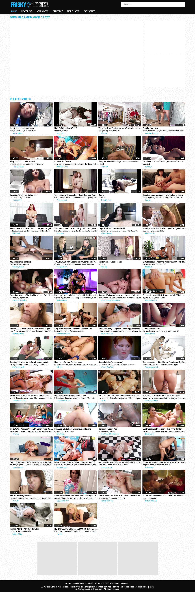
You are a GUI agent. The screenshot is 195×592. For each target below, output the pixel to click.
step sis (96, 498)
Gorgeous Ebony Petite (108, 429)
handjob (159, 131)
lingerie (22, 298)
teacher (126, 365)
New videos (26, 11)
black (145, 365)
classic (65, 131)
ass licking (75, 298)
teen (115, 131)
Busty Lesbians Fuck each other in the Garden (162, 429)
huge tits (29, 197)
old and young (104, 398)
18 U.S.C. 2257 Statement (117, 583)
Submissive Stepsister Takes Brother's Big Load (75, 496)
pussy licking (47, 431)
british (44, 465)
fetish (71, 365)
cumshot (27, 131)
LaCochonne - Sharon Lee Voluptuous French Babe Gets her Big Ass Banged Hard (75, 462)
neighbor (50, 465)
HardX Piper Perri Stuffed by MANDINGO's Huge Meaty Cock (75, 529)
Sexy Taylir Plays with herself (22, 162)
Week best (58, 11)
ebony (105, 431)
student (133, 365)
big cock (109, 131)
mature (126, 298)
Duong (101, 195)
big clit (155, 197)
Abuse (101, 583)
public (80, 398)
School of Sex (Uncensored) (111, 362)
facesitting (14, 431)
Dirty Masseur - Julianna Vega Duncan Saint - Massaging (164, 262)
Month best (73, 11)
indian (19, 264)
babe (56, 197)
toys (165, 331)
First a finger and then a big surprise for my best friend (164, 462)
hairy (49, 498)
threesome (75, 331)
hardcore (88, 164)
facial (16, 331)
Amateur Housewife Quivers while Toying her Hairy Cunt (120, 462)
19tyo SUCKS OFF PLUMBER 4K (112, 228)
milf (164, 131)
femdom (151, 131)
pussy (90, 197)
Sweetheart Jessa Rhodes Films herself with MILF (31, 295)
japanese (13, 498)
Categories (89, 11)
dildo (34, 131)
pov (46, 365)
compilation (41, 498)
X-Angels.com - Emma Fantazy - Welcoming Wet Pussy (75, 228)
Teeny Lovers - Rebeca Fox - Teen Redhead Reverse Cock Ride (75, 195)
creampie (114, 331)
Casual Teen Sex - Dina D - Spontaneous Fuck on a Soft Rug (120, 496)
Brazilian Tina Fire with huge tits (24, 195)
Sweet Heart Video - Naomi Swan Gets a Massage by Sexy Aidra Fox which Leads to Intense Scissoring (31, 395)
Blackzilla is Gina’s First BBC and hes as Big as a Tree (31, 329)
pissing (97, 365)
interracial (22, 331)
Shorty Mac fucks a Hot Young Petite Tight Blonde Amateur (164, 228)
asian (101, 331)
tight (150, 197)
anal (11, 131)
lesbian (15, 298)
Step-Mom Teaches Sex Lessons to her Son (73, 329)
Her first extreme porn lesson (23, 128)
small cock (31, 331)
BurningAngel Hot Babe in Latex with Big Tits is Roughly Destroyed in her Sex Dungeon (75, 295)
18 (118, 131)
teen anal (155, 365)
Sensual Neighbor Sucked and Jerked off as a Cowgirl (31, 462)
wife (131, 298)
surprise (146, 465)
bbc (144, 231)
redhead (47, 231)
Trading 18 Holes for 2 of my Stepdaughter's (29, 362)
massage (41, 398)
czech (91, 365)
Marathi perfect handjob (20, 262)
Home (14, 11)
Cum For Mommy (150, 128)
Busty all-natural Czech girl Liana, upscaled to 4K (120, 162)
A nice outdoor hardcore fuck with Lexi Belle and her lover (164, 496)
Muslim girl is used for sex (110, 262)
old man (172, 197)
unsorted (57, 131)
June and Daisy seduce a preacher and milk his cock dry (120, 295)
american (102, 365)
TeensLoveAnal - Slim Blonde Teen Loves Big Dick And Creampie (164, 362)
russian (93, 398)
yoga (34, 431)
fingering (165, 197)
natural (101, 164)
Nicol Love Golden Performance (68, 362)
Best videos (42, 11)
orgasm (26, 264)
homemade (14, 197)
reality (95, 164)
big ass (17, 131)
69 (11, 298)
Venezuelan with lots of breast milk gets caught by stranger (31, 228)
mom (182, 131)
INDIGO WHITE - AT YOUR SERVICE (24, 529)
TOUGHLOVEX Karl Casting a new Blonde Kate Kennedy (75, 262)
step (177, 131)
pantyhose (170, 131)
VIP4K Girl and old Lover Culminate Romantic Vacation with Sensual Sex (120, 395)
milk (11, 231)
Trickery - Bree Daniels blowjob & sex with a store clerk (120, 128)
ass (22, 131)
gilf (140, 298)
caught (16, 231)
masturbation (31, 164)
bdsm (145, 131)
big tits (19, 164)
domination (159, 465)
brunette (74, 164)
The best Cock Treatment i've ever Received (161, 395)
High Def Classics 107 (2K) (65, 128)
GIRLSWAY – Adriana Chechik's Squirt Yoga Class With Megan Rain (31, 429)
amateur (102, 231)
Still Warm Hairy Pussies (20, 496)
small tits (94, 231)
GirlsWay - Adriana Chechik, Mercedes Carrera (163, 162)
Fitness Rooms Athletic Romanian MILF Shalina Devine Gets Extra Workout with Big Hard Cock (164, 295)
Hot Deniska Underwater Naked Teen (70, 395)
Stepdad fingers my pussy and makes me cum (163, 195)
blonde (67, 164)
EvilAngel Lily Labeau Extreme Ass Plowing (72, 429)
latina (29, 231)
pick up (149, 231)
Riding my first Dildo (152, 329)
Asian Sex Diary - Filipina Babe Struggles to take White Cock (120, 329)
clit (160, 197)
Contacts (91, 583)
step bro (89, 498)
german (181, 398)
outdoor (146, 498)
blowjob (102, 131)
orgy (56, 164)
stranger (23, 231)
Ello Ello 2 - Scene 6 (62, 162)
